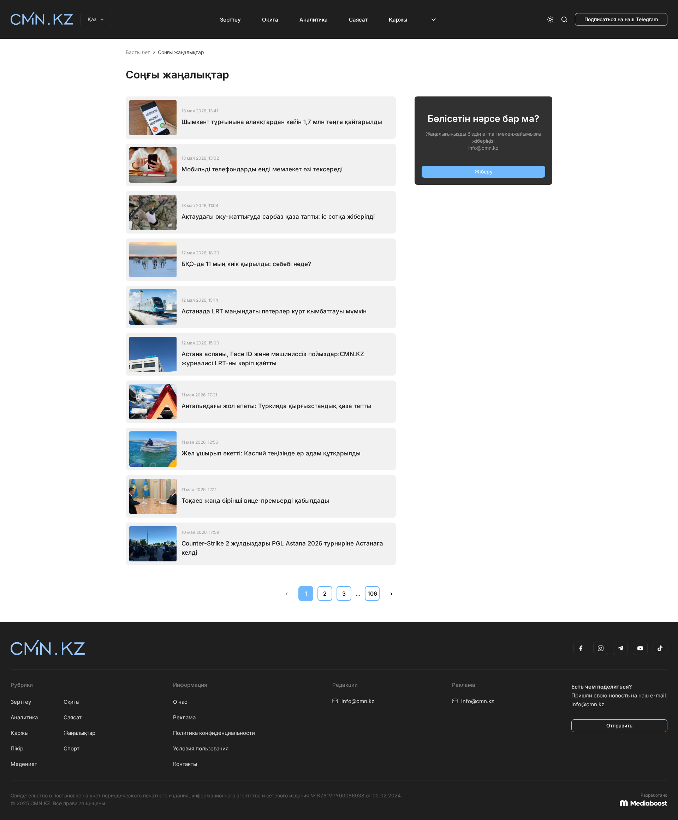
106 (372, 593)
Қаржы (398, 19)
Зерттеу (230, 19)
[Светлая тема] (550, 19)
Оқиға (270, 19)
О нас (180, 701)
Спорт (71, 748)
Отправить (619, 725)
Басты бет (138, 52)
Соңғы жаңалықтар (181, 52)
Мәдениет (24, 764)
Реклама (184, 717)
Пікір (17, 748)
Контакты (185, 764)
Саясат (358, 19)
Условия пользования (200, 748)
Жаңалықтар (79, 733)
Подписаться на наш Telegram (621, 19)
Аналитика (313, 19)
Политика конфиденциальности (214, 733)
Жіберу (484, 172)
